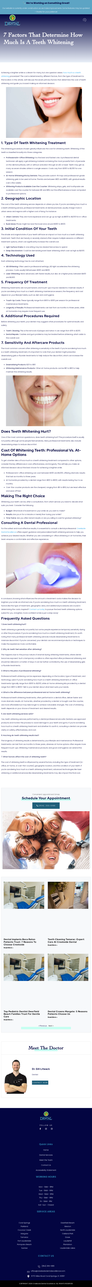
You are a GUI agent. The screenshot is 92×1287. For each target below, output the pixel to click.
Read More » (8, 948)
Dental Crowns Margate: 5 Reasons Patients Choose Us (67, 1012)
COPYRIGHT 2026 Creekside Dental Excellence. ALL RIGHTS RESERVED (46, 1284)
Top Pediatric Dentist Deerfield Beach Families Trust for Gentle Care (22, 1014)
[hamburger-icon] (84, 20)
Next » (51, 1025)
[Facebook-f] (40, 1129)
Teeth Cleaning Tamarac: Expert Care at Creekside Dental (66, 940)
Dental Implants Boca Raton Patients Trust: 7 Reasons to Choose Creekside (20, 942)
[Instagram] (46, 1129)
